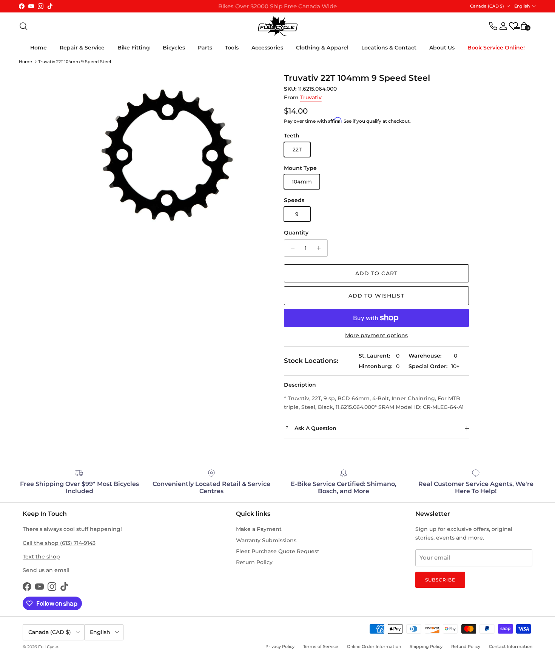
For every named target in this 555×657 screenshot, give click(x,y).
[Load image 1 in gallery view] (168, 155)
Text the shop (41, 556)
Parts (205, 47)
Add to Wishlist (376, 295)
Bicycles (174, 47)
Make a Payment (259, 529)
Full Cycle (48, 646)
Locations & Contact (388, 47)
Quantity (296, 232)
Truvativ (311, 97)
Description (300, 384)
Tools (232, 47)
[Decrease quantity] (291, 248)
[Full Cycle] (278, 26)
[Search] (23, 26)
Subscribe (440, 580)
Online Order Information (374, 646)
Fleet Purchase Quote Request (277, 551)
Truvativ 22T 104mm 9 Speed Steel (74, 61)
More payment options (376, 335)
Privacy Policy (279, 646)
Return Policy (254, 562)
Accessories (267, 47)
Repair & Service (82, 47)
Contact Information (510, 646)
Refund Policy (465, 646)
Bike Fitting (133, 47)
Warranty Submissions (266, 540)
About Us (442, 47)
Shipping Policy (426, 646)
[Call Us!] (493, 26)
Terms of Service (320, 646)
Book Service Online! (496, 47)
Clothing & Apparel (322, 47)
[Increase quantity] (320, 248)
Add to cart (376, 273)
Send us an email (46, 570)
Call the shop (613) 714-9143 (59, 543)
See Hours (371, 9)
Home (38, 47)
